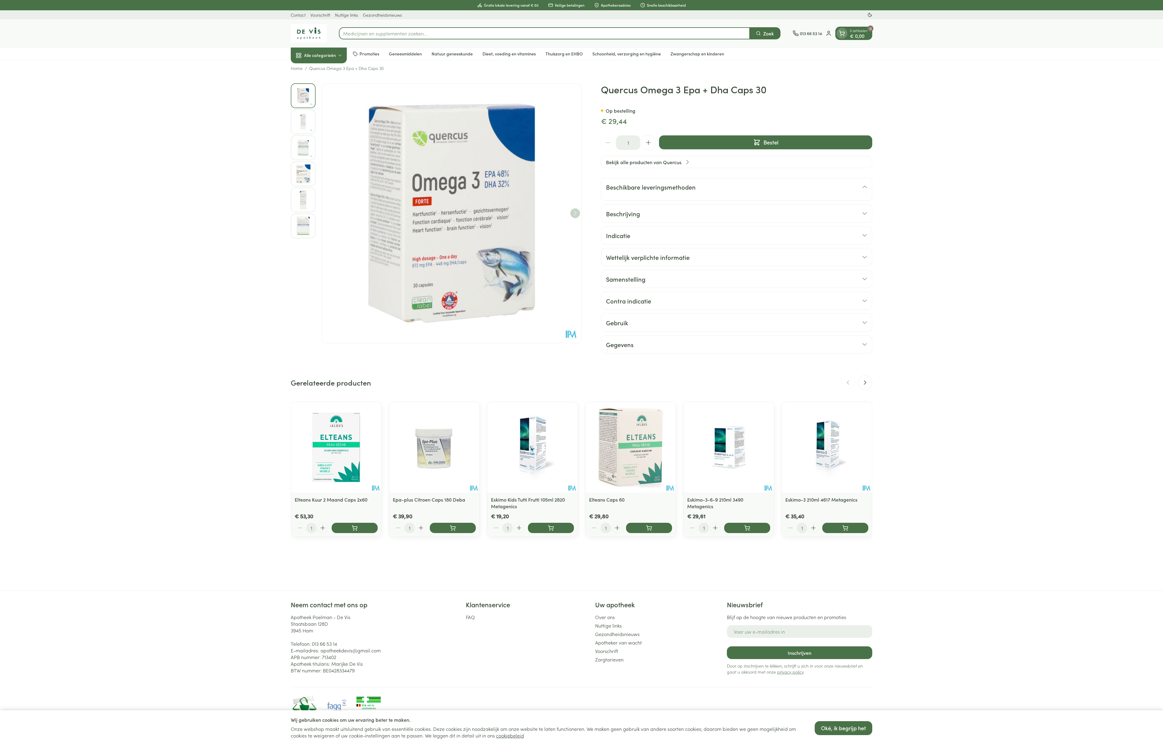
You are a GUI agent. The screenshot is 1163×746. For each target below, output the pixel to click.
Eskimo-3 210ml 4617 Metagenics (821, 499)
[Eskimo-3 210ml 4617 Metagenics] (827, 447)
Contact (298, 15)
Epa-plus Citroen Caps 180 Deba (429, 499)
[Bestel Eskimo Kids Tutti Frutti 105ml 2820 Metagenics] (551, 528)
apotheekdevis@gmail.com (350, 650)
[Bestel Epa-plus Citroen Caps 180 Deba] (453, 528)
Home (297, 68)
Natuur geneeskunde (452, 54)
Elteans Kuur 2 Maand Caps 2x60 (331, 499)
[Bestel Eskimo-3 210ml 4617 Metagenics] (845, 528)
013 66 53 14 (324, 643)
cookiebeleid (510, 735)
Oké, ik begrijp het (843, 728)
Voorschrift (320, 15)
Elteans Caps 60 (607, 499)
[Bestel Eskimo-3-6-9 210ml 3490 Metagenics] (747, 528)
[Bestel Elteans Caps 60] (649, 528)
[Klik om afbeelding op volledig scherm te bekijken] (451, 213)
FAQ (470, 617)
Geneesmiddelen (405, 54)
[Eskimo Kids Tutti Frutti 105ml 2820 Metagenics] (532, 447)
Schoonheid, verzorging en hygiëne (626, 54)
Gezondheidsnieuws (382, 15)
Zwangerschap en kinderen (697, 54)
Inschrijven (799, 652)
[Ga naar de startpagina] (309, 33)
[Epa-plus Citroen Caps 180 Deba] (434, 447)
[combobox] (544, 33)
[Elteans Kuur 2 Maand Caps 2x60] (336, 447)
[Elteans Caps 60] (630, 447)
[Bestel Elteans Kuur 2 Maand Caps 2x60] (355, 528)
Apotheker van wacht (618, 642)
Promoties (369, 54)
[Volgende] (575, 213)
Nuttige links (346, 15)
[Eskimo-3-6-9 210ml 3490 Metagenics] (729, 447)
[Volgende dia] (865, 382)
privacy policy (790, 672)
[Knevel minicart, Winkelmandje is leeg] (842, 33)
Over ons (605, 617)
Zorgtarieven (609, 659)
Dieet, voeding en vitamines (509, 54)
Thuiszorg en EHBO (564, 54)
